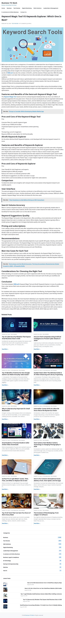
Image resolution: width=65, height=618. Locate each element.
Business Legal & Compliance (11, 557)
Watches (5, 567)
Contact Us (23, 12)
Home (3, 8)
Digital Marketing (27, 8)
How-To (5, 570)
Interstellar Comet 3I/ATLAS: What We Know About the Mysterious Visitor (46, 409)
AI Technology (7, 560)
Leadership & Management (50, 8)
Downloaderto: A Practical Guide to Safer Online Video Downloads (15, 444)
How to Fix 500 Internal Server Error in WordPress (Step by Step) (44, 582)
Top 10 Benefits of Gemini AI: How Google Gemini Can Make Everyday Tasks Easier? (16, 374)
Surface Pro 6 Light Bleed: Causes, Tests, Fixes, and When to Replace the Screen (15, 480)
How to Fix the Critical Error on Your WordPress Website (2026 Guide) (43, 588)
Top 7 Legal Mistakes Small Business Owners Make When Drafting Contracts (41, 594)
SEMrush (10, 73)
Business (9, 8)
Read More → (5, 349)
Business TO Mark (9, 3)
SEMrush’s (17, 284)
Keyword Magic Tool (10, 97)
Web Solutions (37, 8)
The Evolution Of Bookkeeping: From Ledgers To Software (46, 514)
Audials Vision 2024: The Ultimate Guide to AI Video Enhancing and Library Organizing (48, 374)
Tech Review (16, 8)
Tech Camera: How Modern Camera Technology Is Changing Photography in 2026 (47, 444)
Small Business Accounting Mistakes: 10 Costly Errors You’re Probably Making (41, 605)
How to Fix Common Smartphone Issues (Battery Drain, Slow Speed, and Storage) (47, 480)
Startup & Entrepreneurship (10, 564)
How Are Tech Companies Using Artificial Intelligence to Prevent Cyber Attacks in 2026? (47, 338)
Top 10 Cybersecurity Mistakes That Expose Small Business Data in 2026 (16, 338)
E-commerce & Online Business (10, 12)
